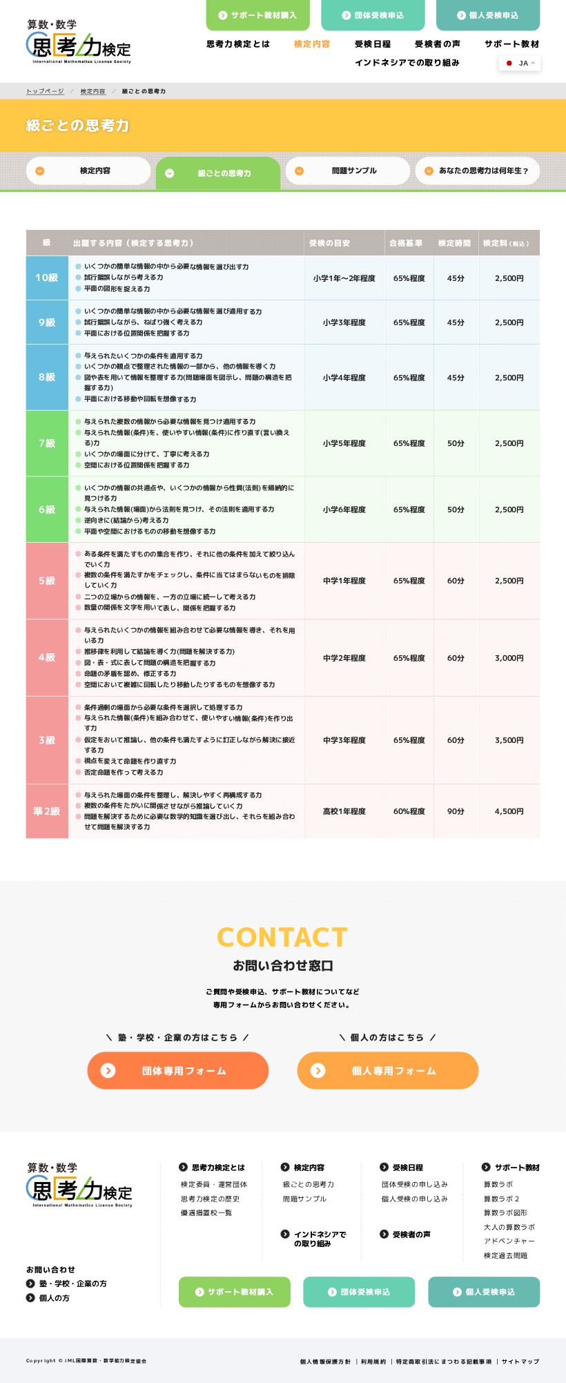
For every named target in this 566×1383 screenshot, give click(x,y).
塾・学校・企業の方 (73, 1283)
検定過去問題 (506, 1254)
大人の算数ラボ (510, 1226)
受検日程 (373, 44)
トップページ (45, 90)
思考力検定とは (238, 44)
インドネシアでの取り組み (320, 1239)
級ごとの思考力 (309, 1184)
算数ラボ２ (502, 1198)
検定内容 (312, 44)
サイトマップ (521, 1361)
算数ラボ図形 (506, 1212)
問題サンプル (305, 1198)
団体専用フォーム (185, 1070)
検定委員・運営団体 (214, 1184)
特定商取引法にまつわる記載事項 (444, 1361)
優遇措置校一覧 (207, 1212)
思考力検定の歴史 (210, 1198)
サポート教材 (512, 44)
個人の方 (54, 1298)
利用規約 (374, 1361)
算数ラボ (499, 1184)
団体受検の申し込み (415, 1184)
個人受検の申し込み (415, 1198)
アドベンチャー (510, 1241)
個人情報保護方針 (325, 1361)
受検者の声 (438, 44)
